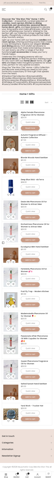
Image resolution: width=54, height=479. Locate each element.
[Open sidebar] (3, 243)
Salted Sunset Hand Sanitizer (34, 383)
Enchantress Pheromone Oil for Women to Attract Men (35, 225)
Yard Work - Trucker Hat (32, 405)
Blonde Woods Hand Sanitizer (34, 157)
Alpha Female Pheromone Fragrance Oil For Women (32, 113)
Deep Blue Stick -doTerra (32, 179)
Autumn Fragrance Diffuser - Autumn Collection (34, 136)
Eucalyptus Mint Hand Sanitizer (35, 247)
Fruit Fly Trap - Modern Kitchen (35, 291)
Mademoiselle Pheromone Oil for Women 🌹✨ (34, 314)
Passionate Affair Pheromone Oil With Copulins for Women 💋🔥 (34, 338)
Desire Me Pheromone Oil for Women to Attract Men (34, 202)
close (50, 3)
